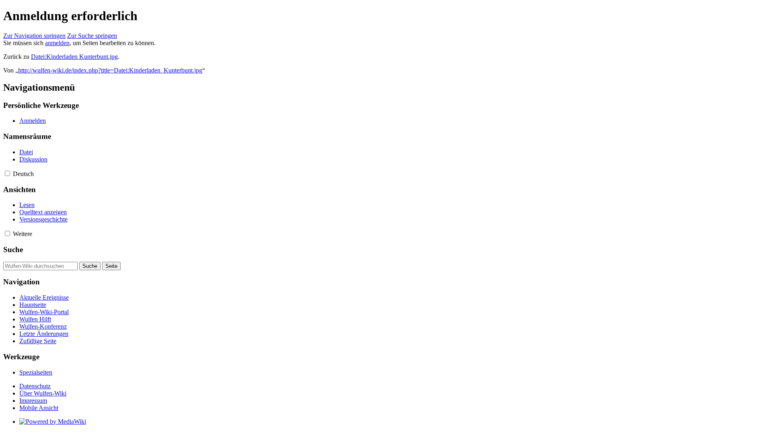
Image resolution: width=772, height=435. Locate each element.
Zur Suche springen (92, 35)
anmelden (57, 42)
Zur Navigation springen (34, 35)
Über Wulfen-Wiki (42, 393)
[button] (7, 173)
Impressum (33, 400)
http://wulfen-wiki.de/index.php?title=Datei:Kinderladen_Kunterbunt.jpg (110, 70)
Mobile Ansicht (38, 407)
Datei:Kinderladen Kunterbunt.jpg (74, 56)
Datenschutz (35, 386)
